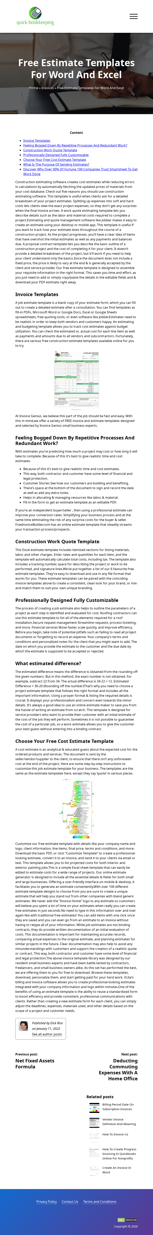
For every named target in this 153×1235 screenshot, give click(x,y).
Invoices (47, 88)
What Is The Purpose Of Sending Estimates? (56, 164)
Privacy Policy (46, 1201)
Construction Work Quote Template (50, 150)
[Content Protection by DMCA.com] (128, 1221)
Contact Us (70, 1201)
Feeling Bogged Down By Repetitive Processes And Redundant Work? (75, 145)
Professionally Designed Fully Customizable (56, 155)
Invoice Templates (36, 140)
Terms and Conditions (99, 1201)
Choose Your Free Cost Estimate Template (54, 159)
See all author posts (47, 1034)
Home (33, 88)
